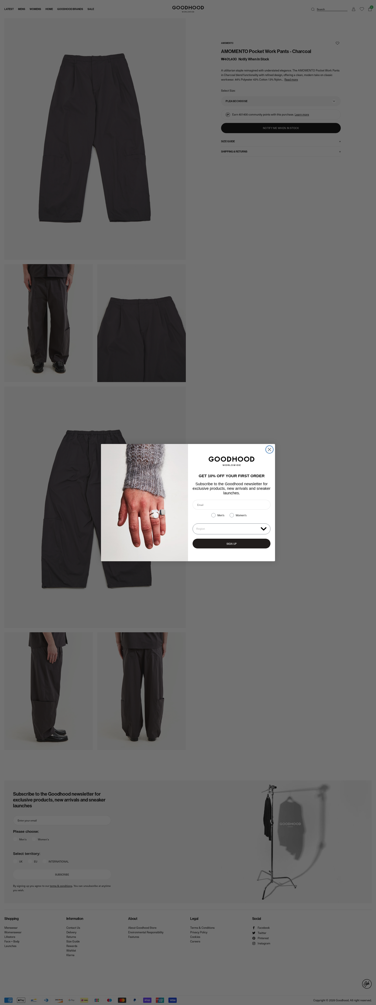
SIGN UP (232, 543)
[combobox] (227, 529)
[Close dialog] (269, 449)
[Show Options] (264, 528)
